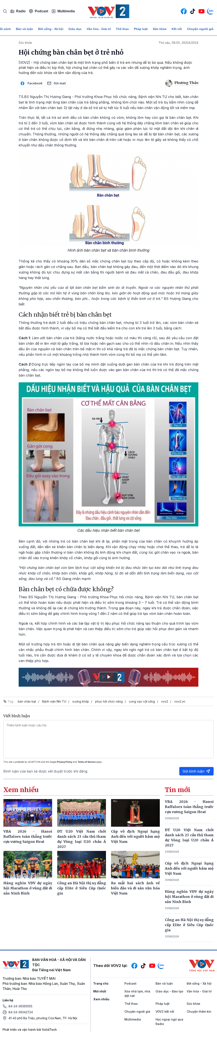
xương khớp (80, 701)
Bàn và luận (24, 29)
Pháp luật (141, 29)
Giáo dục (75, 29)
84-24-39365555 (20, 1006)
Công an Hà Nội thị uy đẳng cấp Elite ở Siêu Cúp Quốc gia (189, 925)
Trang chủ (100, 983)
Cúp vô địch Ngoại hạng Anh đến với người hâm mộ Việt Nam (189, 868)
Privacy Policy (64, 762)
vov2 (164, 701)
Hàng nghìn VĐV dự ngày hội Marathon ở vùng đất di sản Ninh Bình (189, 896)
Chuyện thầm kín (199, 1011)
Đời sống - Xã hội (50, 29)
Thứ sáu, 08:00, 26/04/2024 (178, 42)
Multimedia (66, 11)
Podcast (41, 11)
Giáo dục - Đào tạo (169, 991)
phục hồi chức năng (109, 701)
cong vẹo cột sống (142, 701)
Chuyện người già (200, 29)
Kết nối (177, 29)
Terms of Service (87, 762)
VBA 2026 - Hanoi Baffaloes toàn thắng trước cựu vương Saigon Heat (189, 806)
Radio (21, 11)
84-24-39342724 (20, 1012)
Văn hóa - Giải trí (99, 29)
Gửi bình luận (193, 771)
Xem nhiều (101, 999)
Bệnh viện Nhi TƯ (54, 701)
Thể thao (122, 29)
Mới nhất (99, 991)
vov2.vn (179, 701)
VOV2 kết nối (165, 1011)
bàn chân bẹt (27, 701)
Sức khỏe (160, 29)
